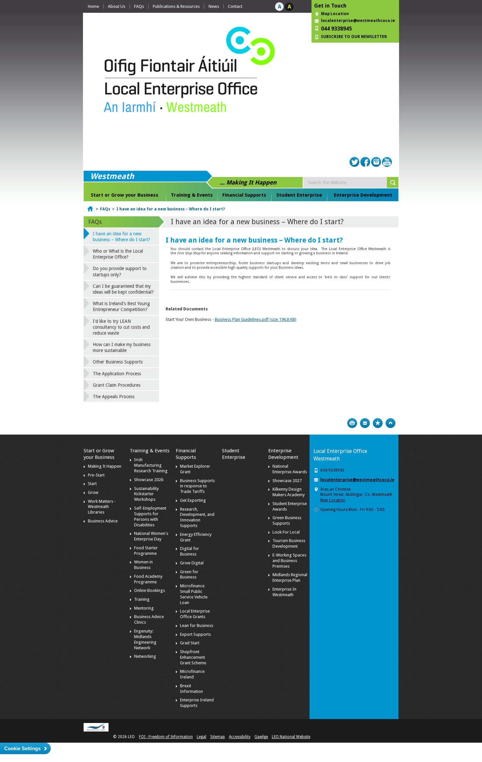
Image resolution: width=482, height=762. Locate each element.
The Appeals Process (113, 396)
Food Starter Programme (146, 550)
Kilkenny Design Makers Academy (288, 492)
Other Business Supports (118, 361)
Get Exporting (193, 500)
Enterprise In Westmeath (284, 592)
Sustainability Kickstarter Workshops (146, 494)
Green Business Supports (286, 520)
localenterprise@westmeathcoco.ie (358, 20)
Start (92, 483)
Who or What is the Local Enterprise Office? (118, 254)
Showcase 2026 (148, 479)
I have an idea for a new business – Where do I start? (170, 209)
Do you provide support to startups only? (120, 271)
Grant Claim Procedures (116, 385)
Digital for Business (189, 551)
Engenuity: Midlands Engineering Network (145, 639)
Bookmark (378, 423)
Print (352, 423)
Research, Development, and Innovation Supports (197, 517)
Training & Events (192, 195)
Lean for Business (196, 625)
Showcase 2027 (287, 480)
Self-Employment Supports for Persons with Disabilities (150, 516)
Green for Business (189, 574)
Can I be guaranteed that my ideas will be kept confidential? (123, 289)
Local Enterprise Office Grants (195, 614)
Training (142, 599)
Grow (93, 492)
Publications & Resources (176, 6)
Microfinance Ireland (192, 674)
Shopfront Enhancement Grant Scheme (193, 657)
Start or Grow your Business (124, 195)
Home (93, 6)
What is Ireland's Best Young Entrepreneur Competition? (121, 306)
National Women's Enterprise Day (151, 536)
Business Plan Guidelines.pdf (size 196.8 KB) (255, 319)
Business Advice (103, 520)
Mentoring (144, 608)
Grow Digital (192, 562)
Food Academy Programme (148, 579)
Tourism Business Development (288, 543)
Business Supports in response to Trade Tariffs (197, 486)
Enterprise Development (363, 195)
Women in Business (143, 564)
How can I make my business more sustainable (122, 347)
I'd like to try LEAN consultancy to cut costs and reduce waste (121, 327)
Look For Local (286, 532)
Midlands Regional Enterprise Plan (289, 577)
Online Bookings (149, 590)
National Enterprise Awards (289, 469)
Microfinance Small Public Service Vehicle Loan (194, 594)
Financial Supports (244, 195)
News (214, 6)
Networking (145, 656)
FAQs (139, 6)
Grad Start (189, 642)
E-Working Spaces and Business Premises (289, 561)
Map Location (335, 13)
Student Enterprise (299, 195)
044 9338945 (336, 29)
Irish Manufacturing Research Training (151, 465)
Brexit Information (191, 688)
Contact (235, 6)
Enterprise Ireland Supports (197, 702)
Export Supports (195, 634)
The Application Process (117, 373)
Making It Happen (104, 466)
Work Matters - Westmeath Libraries (102, 507)
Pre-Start (96, 475)
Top (390, 423)
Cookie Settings (22, 748)
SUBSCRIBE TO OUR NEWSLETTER (354, 36)
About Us (116, 6)
